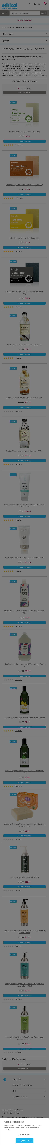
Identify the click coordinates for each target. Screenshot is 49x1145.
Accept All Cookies (24, 1141)
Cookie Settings (24, 1134)
